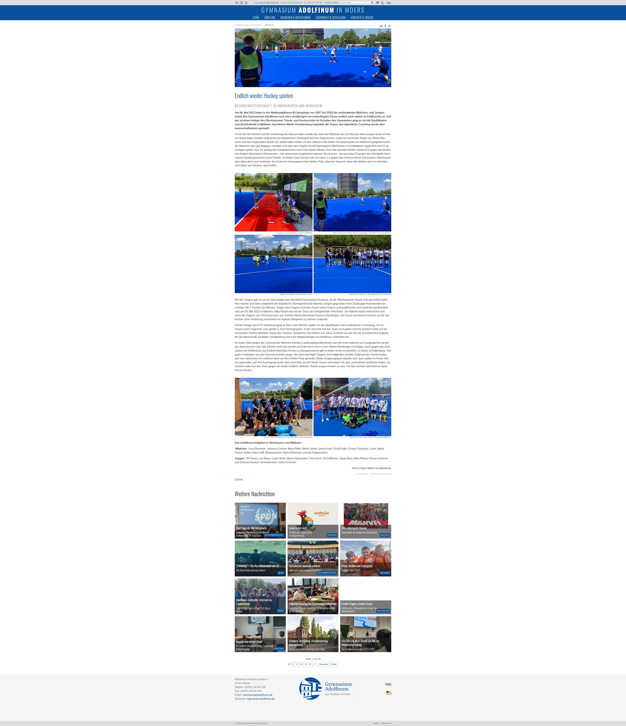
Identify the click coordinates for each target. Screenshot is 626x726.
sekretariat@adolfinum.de (269, 2)
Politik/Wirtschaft (274, 535)
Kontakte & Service (362, 17)
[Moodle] (377, 2)
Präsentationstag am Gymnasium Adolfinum (313, 603)
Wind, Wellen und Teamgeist (357, 565)
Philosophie (383, 611)
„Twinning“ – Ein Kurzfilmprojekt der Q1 (257, 565)
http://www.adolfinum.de (261, 698)
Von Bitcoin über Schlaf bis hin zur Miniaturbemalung (360, 642)
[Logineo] (383, 2)
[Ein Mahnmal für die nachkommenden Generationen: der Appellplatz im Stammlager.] (313, 634)
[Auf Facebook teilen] (385, 26)
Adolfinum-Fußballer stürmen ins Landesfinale (254, 601)
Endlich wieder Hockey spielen (264, 95)
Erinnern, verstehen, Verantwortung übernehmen (308, 642)
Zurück (239, 479)
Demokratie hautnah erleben (304, 565)
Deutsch (332, 535)
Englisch (279, 649)
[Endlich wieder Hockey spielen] (313, 86)
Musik (281, 573)
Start (256, 17)
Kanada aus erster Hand (249, 641)
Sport (280, 611)
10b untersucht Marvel (354, 528)
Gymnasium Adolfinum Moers (248, 25)
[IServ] (388, 2)
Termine (328, 2)
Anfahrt (335, 2)
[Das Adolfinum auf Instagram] (241, 3)
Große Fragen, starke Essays (357, 603)
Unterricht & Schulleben (331, 17)
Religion (384, 573)
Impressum (386, 723)
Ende (334, 664)
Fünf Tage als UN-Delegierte (251, 528)
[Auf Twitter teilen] (389, 26)
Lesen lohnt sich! (298, 528)
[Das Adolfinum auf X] (246, 3)
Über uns (269, 17)
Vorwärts (323, 664)
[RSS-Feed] (237, 2)
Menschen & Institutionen (296, 17)
